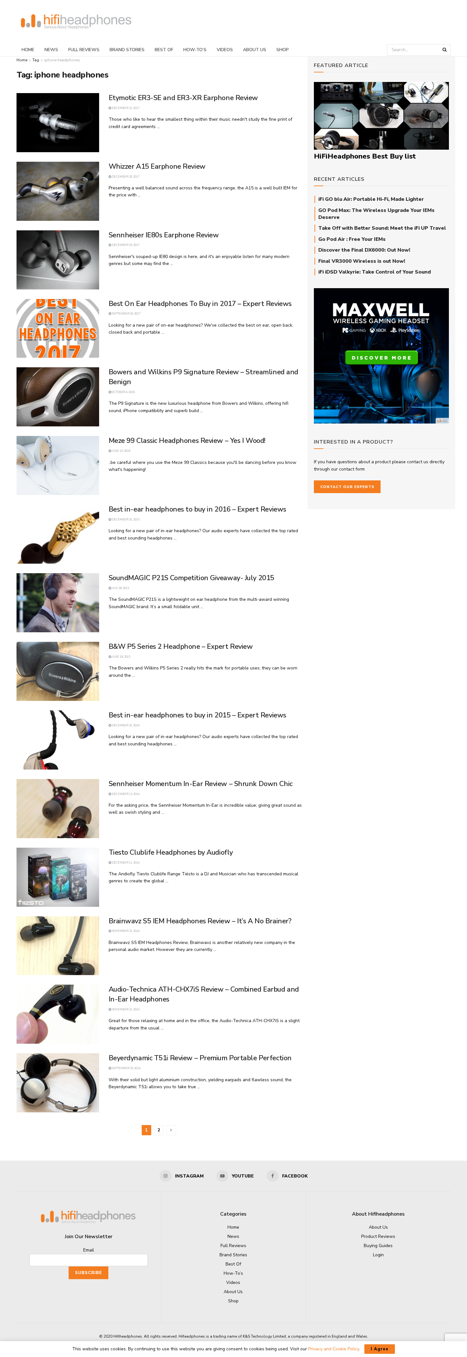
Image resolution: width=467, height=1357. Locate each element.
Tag (35, 60)
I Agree (380, 1349)
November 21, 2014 (125, 931)
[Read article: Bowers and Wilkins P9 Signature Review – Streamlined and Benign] (58, 396)
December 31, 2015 (125, 519)
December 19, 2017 (125, 245)
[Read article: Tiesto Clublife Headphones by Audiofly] (58, 877)
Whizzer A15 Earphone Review (157, 166)
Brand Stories (127, 50)
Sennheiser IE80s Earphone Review (164, 235)
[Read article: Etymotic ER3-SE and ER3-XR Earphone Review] (58, 122)
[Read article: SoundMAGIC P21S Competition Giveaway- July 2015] (58, 602)
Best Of (164, 50)
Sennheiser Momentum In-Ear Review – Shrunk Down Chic (201, 784)
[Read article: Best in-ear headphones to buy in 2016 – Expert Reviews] (58, 534)
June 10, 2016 (120, 451)
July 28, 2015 (120, 588)
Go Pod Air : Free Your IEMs (352, 239)
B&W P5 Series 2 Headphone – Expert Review (181, 646)
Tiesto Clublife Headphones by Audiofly (171, 852)
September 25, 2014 (125, 1068)
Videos (225, 50)
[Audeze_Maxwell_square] (381, 356)
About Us (254, 50)
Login (378, 1255)
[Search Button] (445, 50)
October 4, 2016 (123, 392)
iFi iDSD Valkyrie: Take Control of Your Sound (374, 271)
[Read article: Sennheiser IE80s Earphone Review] (58, 259)
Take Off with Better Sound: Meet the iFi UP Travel (382, 228)
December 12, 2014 (125, 794)
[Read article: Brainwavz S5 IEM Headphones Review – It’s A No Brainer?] (58, 945)
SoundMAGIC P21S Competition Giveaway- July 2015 (191, 578)
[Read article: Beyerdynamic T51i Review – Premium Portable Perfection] (58, 1082)
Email (88, 1250)
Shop (282, 50)
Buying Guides (378, 1246)
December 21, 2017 (125, 108)
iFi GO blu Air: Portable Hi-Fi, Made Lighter (371, 199)
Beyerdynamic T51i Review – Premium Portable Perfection (200, 1058)
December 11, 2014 (125, 863)
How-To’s (194, 50)
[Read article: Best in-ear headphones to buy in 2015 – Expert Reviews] (58, 740)
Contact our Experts (347, 486)
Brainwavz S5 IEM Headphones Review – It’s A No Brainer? (200, 921)
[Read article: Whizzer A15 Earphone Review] (58, 191)
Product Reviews (378, 1236)
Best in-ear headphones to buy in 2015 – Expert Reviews (197, 715)
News (51, 50)
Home (28, 50)
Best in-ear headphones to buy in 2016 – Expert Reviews (197, 509)
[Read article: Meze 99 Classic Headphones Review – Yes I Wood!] (58, 465)
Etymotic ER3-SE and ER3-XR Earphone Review (183, 98)
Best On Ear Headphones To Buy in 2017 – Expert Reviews (200, 304)
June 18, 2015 (120, 657)
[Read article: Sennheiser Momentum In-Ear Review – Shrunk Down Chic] (58, 808)
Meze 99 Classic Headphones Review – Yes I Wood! (187, 440)
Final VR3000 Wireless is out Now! (361, 261)
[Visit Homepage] (76, 22)
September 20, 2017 (125, 314)
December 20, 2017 (125, 177)
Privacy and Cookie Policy (333, 1349)
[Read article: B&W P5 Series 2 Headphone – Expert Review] (58, 671)
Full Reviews (83, 50)
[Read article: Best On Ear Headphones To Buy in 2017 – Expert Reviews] (58, 328)
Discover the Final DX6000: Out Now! (364, 250)
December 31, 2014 (125, 725)
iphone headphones (62, 60)
